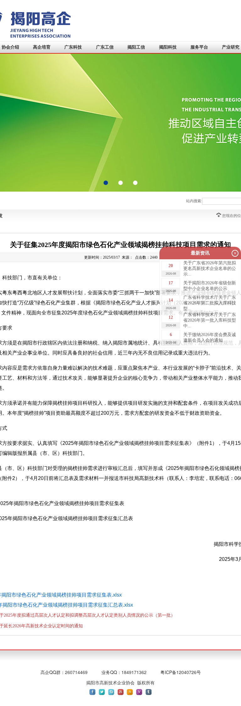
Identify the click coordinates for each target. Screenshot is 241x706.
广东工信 (105, 47)
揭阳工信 (136, 47)
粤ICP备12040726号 (180, 672)
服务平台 (199, 47)
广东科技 (73, 47)
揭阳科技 (168, 47)
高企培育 (42, 47)
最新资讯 (200, 253)
